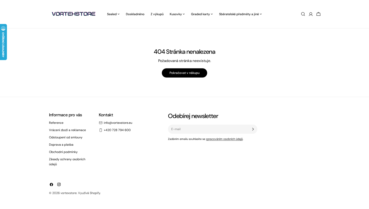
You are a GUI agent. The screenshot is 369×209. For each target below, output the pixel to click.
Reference (56, 123)
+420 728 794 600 (117, 130)
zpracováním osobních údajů (224, 139)
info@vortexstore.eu (118, 123)
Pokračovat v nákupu (184, 73)
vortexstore (69, 193)
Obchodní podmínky (63, 152)
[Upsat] (253, 129)
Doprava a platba (61, 145)
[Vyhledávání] (303, 14)
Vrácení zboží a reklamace (67, 130)
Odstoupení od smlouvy (65, 137)
